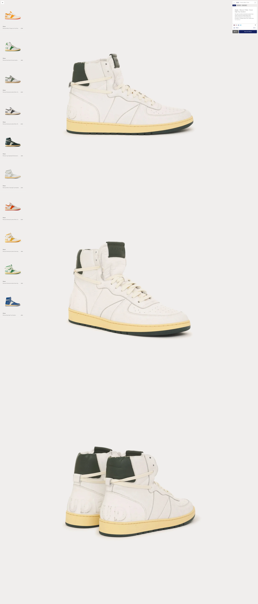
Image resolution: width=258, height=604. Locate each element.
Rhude (236, 10)
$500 (254, 27)
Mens (234, 5)
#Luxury (238, 5)
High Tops (244, 5)
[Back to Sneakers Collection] (234, 2)
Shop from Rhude (248, 31)
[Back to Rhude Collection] (255, 3)
